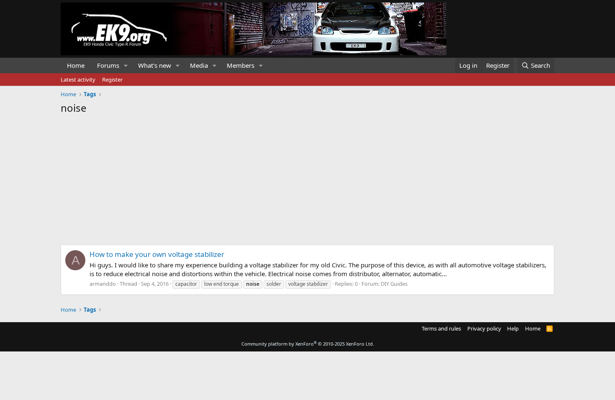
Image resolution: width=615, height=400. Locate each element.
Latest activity (78, 79)
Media (199, 65)
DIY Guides (394, 283)
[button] (126, 65)
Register (112, 79)
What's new (154, 65)
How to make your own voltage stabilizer (157, 254)
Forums (108, 65)
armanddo (103, 283)
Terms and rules (441, 328)
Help (513, 328)
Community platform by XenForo (307, 344)
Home (76, 65)
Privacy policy (484, 328)
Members (240, 65)
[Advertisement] (307, 177)
